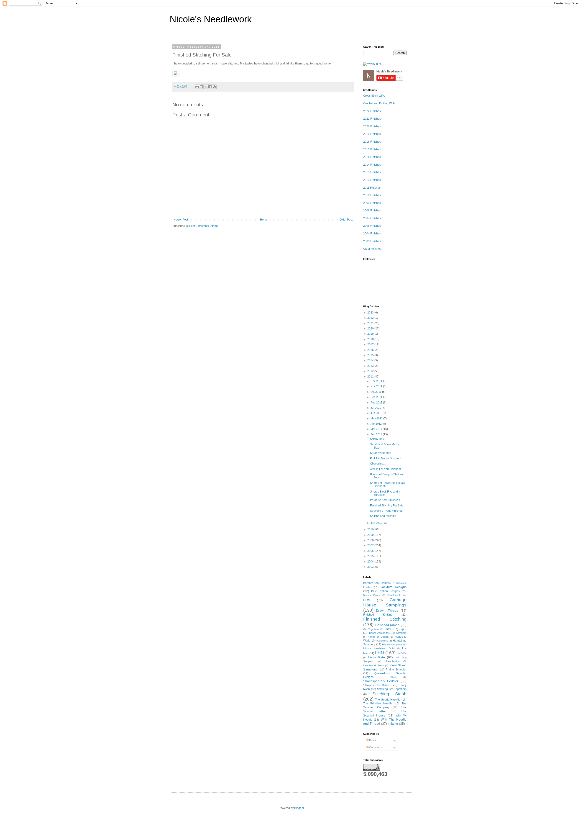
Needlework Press (373, 665)
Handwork (382, 640)
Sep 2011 (377, 397)
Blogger (299, 808)
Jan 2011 (377, 522)
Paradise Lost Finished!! (385, 500)
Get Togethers (371, 629)
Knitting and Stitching (383, 516)
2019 (370, 333)
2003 (370, 566)
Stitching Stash (389, 693)
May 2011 (377, 418)
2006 (370, 550)
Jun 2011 (377, 413)
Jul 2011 (376, 407)
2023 (370, 312)
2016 (370, 350)
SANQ (393, 677)
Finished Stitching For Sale (386, 505)
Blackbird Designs (393, 587)
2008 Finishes (372, 210)
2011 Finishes (372, 187)
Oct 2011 (376, 391)
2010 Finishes (372, 195)
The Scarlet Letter (385, 709)
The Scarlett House (385, 713)
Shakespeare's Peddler (380, 681)
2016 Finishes (372, 157)
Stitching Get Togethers (392, 689)
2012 (370, 371)
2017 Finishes (372, 149)
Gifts (388, 629)
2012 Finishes (372, 180)
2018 (370, 339)
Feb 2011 (377, 434)
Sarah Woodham (380, 452)
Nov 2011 (377, 386)
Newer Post (181, 219)
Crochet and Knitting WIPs (379, 103)
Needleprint (392, 661)
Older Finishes (372, 248)
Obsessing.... (378, 463)
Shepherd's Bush (376, 685)
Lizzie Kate (376, 657)
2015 (370, 355)
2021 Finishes (372, 118)
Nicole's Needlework (211, 19)
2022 (370, 317)
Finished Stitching (385, 619)
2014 (370, 360)
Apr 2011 (376, 423)
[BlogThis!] (201, 87)
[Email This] (197, 87)
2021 (370, 323)
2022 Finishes (372, 111)
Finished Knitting (377, 614)
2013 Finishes (372, 172)
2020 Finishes (372, 126)
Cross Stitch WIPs (374, 95)
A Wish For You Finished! (385, 469)
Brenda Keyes (371, 595)
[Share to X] (205, 87)
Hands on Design (378, 636)
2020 (370, 328)
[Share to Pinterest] (214, 87)
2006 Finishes (372, 225)
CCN (366, 600)
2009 (370, 535)
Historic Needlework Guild (378, 648)
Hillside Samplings (392, 644)
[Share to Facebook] (210, 87)
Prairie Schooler (396, 669)
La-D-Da (402, 653)
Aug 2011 (377, 402)
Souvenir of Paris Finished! (386, 510)
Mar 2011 (377, 429)
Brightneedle (394, 595)
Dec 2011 (377, 381)
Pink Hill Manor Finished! (385, 458)
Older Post (346, 219)
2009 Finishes (372, 203)
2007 (370, 545)
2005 (370, 556)
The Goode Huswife (388, 699)
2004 (370, 561)
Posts (372, 740)
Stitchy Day (377, 439)
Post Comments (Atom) (203, 226)
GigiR (403, 629)
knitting (393, 723)
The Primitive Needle (377, 703)
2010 (370, 529)
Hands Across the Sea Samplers (388, 633)
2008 (370, 540)
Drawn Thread (387, 610)
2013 (370, 365)
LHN (379, 652)
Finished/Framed (387, 625)
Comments (375, 747)
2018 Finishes (372, 141)
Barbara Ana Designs (376, 583)
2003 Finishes (372, 241)
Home (264, 219)
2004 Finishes (372, 233)
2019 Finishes (372, 134)
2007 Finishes (372, 218)
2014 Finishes (372, 164)
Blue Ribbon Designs (385, 591)
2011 (370, 376)
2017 (370, 344)
